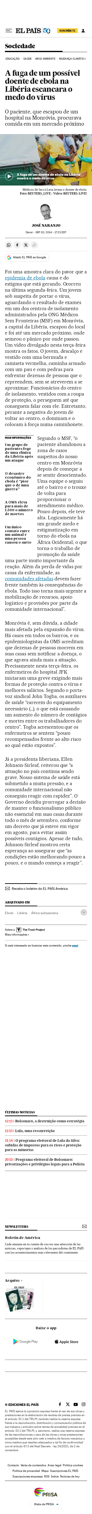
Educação (13, 58)
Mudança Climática (72, 58)
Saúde (27, 58)
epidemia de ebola (25, 278)
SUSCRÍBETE (67, 30)
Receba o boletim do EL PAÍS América (40, 889)
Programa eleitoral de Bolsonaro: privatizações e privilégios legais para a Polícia (45, 1161)
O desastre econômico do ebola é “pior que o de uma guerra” (18, 481)
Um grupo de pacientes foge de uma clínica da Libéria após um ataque (19, 452)
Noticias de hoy (69, 1476)
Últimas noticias (20, 1112)
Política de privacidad (26, 1470)
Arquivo (12, 1280)
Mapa (45, 1470)
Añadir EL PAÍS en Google (29, 257)
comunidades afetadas (29, 579)
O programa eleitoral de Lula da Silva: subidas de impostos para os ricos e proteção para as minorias (43, 1145)
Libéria (22, 913)
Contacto (13, 1465)
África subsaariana (44, 913)
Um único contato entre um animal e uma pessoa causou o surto (18, 535)
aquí (75, 945)
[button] (46, 160)
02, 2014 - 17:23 (51, 232)
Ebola (9, 913)
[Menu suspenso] (9, 31)
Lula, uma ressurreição (35, 1131)
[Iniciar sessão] (83, 31)
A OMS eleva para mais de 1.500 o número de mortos (19, 508)
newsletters (16, 1226)
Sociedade (20, 46)
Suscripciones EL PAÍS (64, 1470)
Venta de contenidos (33, 1465)
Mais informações (16, 934)
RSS (47, 1476)
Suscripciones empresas (28, 1476)
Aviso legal (54, 1465)
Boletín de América (22, 1238)
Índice (55, 1476)
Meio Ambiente (45, 58)
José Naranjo (46, 225)
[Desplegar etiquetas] (83, 912)
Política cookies (73, 1465)
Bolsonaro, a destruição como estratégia (49, 1121)
